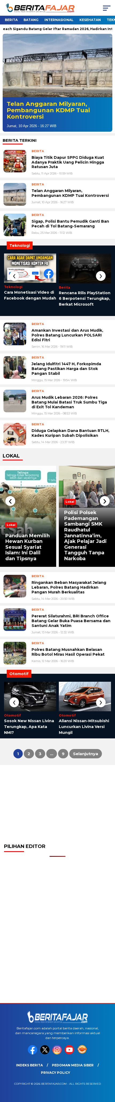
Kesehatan (90, 20)
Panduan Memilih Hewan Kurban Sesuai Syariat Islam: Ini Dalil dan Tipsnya (27, 547)
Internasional (59, 20)
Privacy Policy (55, 1073)
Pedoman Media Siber (73, 1065)
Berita (11, 20)
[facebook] (33, 1053)
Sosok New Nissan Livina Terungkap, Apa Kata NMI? (29, 726)
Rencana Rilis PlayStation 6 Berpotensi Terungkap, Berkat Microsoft (84, 298)
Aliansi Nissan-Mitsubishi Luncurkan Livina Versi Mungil (84, 726)
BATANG (31, 20)
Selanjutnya (85, 753)
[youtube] (70, 1053)
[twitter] (45, 1053)
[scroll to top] (107, 1071)
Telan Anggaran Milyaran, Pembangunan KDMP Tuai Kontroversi (48, 110)
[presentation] (14, 276)
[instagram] (58, 1053)
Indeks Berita (29, 1065)
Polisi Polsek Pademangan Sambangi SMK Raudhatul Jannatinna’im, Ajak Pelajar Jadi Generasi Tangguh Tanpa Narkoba (85, 536)
